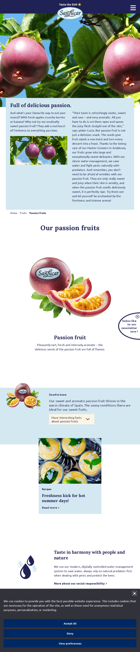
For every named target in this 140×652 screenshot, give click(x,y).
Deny (70, 633)
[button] (134, 593)
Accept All (70, 623)
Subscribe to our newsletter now (128, 326)
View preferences (70, 643)
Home (13, 212)
